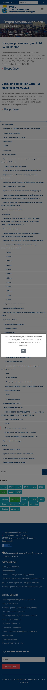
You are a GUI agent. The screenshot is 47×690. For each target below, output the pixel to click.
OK (23, 351)
